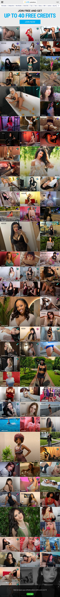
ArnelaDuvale (44, 130)
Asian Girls (25, 5)
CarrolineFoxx (24, 130)
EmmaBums (43, 430)
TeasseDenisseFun (45, 475)
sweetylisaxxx (24, 550)
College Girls (11, 5)
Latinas (49, 5)
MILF (45, 5)
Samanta (23, 415)
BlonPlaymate (24, 205)
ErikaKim (23, 265)
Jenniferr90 (43, 220)
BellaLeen (43, 190)
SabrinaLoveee (44, 445)
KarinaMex (23, 490)
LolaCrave (23, 85)
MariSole (43, 325)
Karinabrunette (44, 280)
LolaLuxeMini (24, 505)
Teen (35, 5)
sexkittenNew (44, 400)
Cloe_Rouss (44, 550)
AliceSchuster (24, 145)
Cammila (23, 385)
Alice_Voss (23, 175)
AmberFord (43, 100)
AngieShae (23, 40)
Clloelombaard (44, 535)
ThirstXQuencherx (45, 505)
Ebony (40, 5)
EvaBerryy (43, 115)
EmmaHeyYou (44, 250)
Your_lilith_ (23, 475)
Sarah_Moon (23, 70)
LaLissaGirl (43, 340)
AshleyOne (43, 205)
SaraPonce (23, 340)
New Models (19, 5)
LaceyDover (43, 70)
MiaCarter (43, 520)
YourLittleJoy (44, 355)
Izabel (42, 460)
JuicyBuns (43, 415)
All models (3, 5)
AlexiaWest (43, 310)
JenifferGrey (44, 145)
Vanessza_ (43, 55)
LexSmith (23, 355)
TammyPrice (44, 565)
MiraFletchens (24, 295)
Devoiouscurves (44, 490)
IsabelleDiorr (44, 235)
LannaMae (43, 265)
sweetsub (23, 400)
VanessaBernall (24, 190)
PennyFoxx (23, 430)
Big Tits (54, 5)
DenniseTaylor (44, 40)
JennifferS (43, 85)
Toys (31, 5)
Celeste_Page (24, 280)
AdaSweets (23, 55)
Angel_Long (23, 565)
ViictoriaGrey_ (44, 295)
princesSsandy (24, 220)
